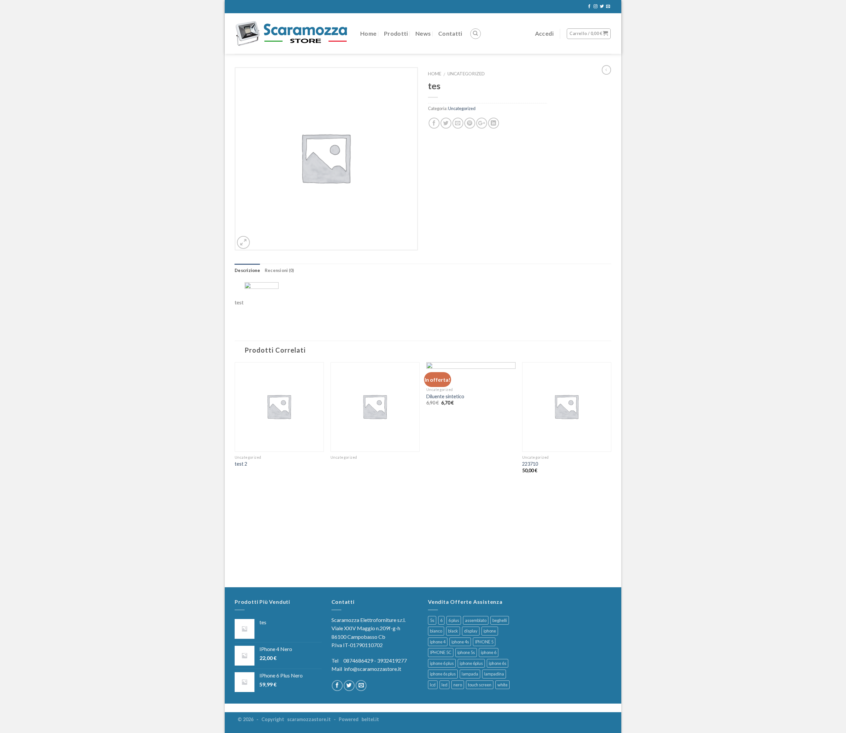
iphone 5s (466, 652)
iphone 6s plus (443, 673)
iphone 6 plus (442, 663)
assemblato (475, 620)
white (502, 684)
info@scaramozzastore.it (372, 669)
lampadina (494, 673)
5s (432, 620)
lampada (470, 673)
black (453, 631)
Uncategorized (466, 73)
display (471, 631)
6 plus (453, 620)
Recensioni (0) (279, 270)
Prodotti (396, 33)
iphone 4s (460, 641)
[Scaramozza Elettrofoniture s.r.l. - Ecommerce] (292, 33)
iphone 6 (488, 652)
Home (368, 33)
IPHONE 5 (484, 641)
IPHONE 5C (440, 652)
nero (457, 684)
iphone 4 (437, 641)
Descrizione (247, 270)
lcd (433, 684)
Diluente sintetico (445, 396)
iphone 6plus (471, 663)
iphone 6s (497, 663)
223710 (530, 464)
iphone (489, 631)
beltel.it (370, 719)
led (444, 684)
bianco (436, 631)
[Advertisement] (423, 532)
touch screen (479, 684)
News (423, 33)
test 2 (241, 464)
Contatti (450, 33)
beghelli (499, 620)
